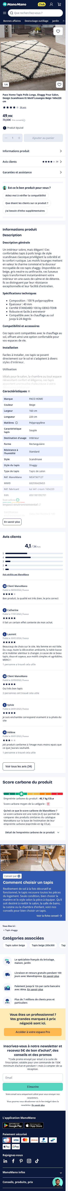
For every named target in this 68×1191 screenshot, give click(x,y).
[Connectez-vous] (51, 4)
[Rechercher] (11, 13)
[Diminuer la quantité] (6, 138)
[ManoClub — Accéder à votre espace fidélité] (41, 4)
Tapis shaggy (11, 930)
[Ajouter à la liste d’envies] (59, 84)
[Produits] (5, 13)
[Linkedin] (5, 1161)
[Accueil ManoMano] (19, 4)
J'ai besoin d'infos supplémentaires (25, 210)
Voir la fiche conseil (48, 915)
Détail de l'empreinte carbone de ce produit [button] (30, 832)
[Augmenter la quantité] (19, 138)
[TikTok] (37, 1161)
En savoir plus (38, 1105)
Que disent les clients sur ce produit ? (26, 203)
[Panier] (59, 4)
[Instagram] (29, 1161)
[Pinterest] (21, 1161)
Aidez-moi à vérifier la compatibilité (25, 195)
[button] (16, 422)
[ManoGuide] (57, 1182)
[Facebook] (13, 1161)
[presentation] (58, 832)
